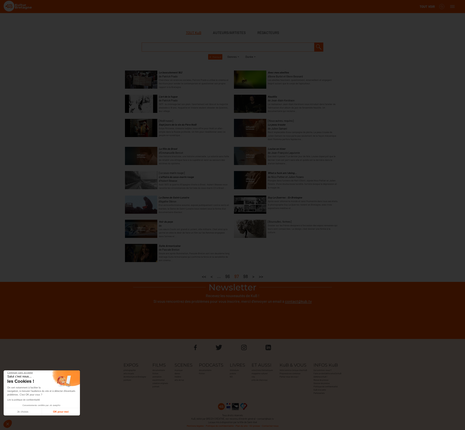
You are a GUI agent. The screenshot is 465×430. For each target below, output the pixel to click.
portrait (155, 386)
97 (236, 276)
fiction (155, 373)
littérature (234, 370)
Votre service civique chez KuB (293, 370)
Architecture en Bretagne (135, 376)
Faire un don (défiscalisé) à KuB (327, 373)
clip (253, 376)
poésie (233, 373)
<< (204, 276)
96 (227, 276)
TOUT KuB (193, 32)
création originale (160, 383)
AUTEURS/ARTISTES (229, 32)
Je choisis (22, 411)
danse (177, 373)
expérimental (158, 380)
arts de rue (179, 380)
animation (156, 376)
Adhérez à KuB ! (320, 376)
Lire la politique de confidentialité (23, 400)
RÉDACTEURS (268, 32)
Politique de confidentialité (326, 386)
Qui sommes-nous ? (322, 370)
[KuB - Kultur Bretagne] (18, 7)
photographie (130, 370)
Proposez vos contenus (290, 373)
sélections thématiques (262, 370)
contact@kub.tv (298, 301)
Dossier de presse (322, 383)
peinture (127, 380)
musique (179, 370)
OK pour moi (61, 411)
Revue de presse (321, 380)
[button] (7, 423)
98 (245, 276)
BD (231, 376)
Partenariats (319, 393)
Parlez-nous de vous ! (289, 376)
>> (261, 276)
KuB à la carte (320, 389)
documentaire (158, 370)
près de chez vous (260, 380)
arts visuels (129, 373)
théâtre (178, 376)
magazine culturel (260, 373)
